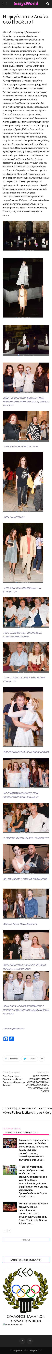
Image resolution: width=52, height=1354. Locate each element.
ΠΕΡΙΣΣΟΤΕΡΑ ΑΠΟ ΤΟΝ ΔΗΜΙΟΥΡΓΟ (21, 1133)
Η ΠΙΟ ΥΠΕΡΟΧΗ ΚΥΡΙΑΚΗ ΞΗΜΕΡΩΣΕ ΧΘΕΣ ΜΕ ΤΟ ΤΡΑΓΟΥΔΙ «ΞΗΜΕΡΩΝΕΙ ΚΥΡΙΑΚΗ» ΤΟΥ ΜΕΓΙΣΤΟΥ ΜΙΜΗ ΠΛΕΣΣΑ (37, 1084)
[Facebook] (22, 1341)
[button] (48, 4)
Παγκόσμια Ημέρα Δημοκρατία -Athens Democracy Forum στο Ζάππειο (14, 1081)
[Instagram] (30, 1341)
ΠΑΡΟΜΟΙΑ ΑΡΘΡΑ (12, 1129)
